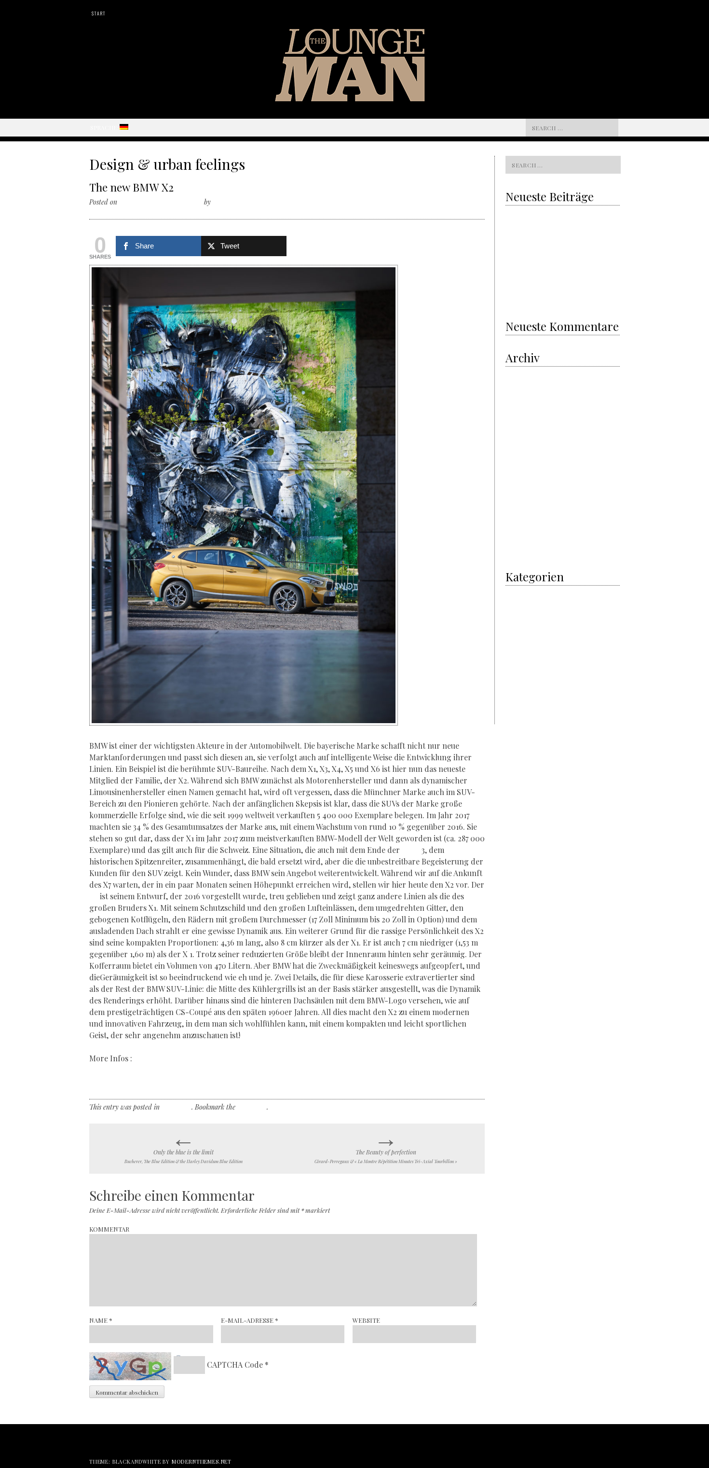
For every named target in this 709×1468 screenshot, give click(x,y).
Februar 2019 (523, 425)
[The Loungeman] (355, 98)
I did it (514, 594)
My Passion (520, 619)
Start (98, 13)
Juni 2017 (518, 487)
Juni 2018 (518, 450)
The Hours (519, 694)
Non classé (176, 1106)
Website (366, 1320)
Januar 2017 (522, 538)
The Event (519, 681)
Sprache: (105, 127)
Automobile (520, 656)
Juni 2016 (518, 550)
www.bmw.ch (112, 1081)
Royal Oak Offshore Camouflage (548, 276)
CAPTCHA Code (235, 1364)
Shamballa (539, 295)
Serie (411, 850)
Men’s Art (518, 606)
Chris (220, 201)
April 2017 (518, 512)
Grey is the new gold (539, 236)
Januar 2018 (522, 475)
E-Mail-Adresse (249, 1320)
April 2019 (518, 412)
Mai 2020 (518, 387)
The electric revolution (536, 256)
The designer (522, 669)
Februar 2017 (522, 525)
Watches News (524, 706)
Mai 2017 (517, 500)
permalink (252, 1106)
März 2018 (519, 462)
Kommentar (109, 1229)
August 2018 (521, 437)
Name (100, 1320)
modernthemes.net (202, 1461)
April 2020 (519, 400)
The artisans (522, 644)
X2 (93, 896)
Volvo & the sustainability (539, 216)
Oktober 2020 (523, 374)
